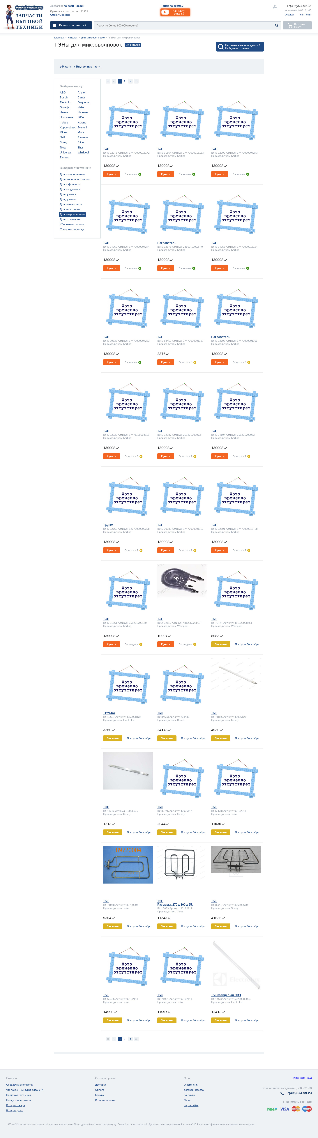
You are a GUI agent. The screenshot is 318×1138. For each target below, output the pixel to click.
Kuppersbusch (68, 127)
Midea (63, 132)
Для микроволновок (93, 37)
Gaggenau (84, 102)
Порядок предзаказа (18, 1100)
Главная (59, 37)
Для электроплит (71, 209)
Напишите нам (302, 1078)
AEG (63, 92)
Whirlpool (83, 152)
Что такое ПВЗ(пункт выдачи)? (24, 1089)
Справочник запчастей (19, 1084)
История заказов (105, 1100)
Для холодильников (72, 174)
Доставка (100, 1084)
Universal (65, 152)
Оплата (99, 1089)
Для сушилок (68, 194)
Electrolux (66, 102)
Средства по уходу (72, 229)
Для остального (70, 219)
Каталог (72, 37)
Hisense (83, 112)
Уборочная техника (72, 224)
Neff (62, 137)
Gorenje (64, 107)
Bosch (64, 97)
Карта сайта (191, 1105)
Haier (81, 107)
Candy (82, 97)
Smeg (63, 142)
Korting (82, 122)
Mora (81, 132)
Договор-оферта (194, 1089)
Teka (63, 147)
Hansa (64, 112)
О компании (191, 1084)
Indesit (64, 122)
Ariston (82, 92)
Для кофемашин (70, 184)
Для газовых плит (71, 204)
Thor (80, 147)
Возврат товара (15, 1105)
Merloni (82, 127)
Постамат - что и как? (19, 1094)
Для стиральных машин (75, 179)
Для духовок (68, 199)
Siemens (83, 137)
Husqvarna (66, 117)
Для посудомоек (70, 189)
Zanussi (64, 157)
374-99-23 (299, 6)
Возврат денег (14, 1110)
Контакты (305, 14)
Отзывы (289, 14)
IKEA (81, 117)
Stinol (81, 142)
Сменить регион (60, 14)
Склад (187, 1100)
